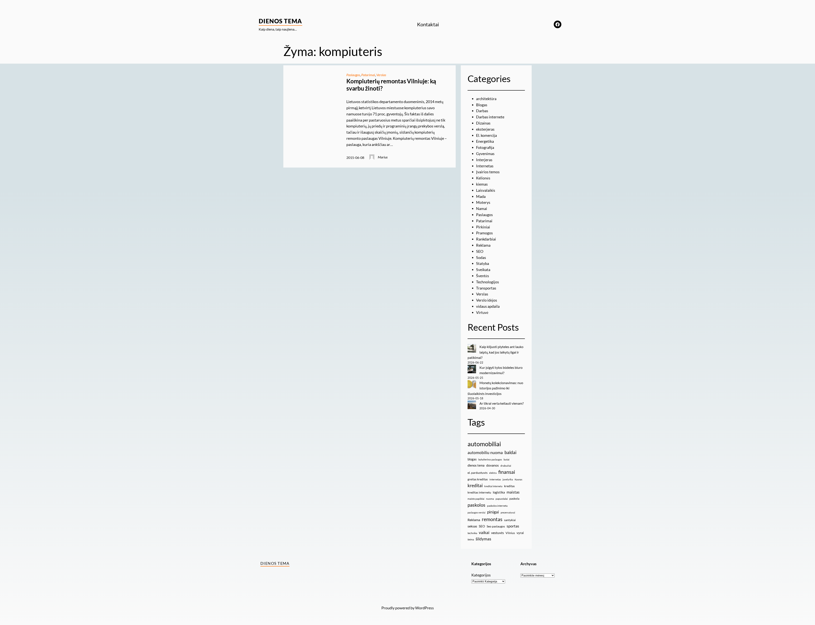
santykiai (510, 520)
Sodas (481, 257)
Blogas (481, 104)
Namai (481, 208)
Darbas (482, 110)
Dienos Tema (280, 21)
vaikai (484, 532)
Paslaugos (353, 75)
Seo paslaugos (496, 526)
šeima (471, 539)
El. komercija (486, 135)
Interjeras (484, 159)
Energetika (485, 141)
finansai (506, 472)
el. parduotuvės (478, 472)
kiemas (482, 184)
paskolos (476, 505)
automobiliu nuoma (485, 452)
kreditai (475, 485)
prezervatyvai (508, 512)
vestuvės (497, 533)
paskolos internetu (497, 505)
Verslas (381, 75)
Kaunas (518, 479)
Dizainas (483, 123)
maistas (513, 492)
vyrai (520, 533)
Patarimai (368, 75)
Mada (481, 196)
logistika (499, 492)
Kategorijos (481, 575)
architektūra (486, 98)
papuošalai (502, 498)
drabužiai (505, 465)
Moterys (483, 202)
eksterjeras (485, 129)
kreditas (509, 486)
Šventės (482, 275)
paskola (514, 498)
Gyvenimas (485, 153)
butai (506, 459)
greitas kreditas (478, 479)
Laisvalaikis (485, 190)
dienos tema (476, 465)
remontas (492, 519)
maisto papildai (476, 498)
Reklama (483, 245)
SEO (479, 251)
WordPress (424, 607)
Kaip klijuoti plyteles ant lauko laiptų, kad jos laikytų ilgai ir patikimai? (495, 352)
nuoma (490, 498)
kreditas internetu (479, 492)
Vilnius (510, 533)
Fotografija (485, 147)
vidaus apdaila (488, 306)
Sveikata (483, 269)
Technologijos (487, 282)
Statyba (482, 263)
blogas (472, 459)
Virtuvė (482, 312)
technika (472, 533)
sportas (513, 526)
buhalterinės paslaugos (490, 459)
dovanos (492, 465)
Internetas (484, 166)
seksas (472, 526)
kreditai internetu (493, 486)
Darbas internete (490, 117)
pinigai (493, 511)
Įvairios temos (488, 171)
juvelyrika (508, 479)
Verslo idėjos (486, 300)
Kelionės (483, 178)
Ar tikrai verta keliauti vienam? (501, 403)
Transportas (486, 288)
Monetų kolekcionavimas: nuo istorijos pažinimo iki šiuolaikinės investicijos (495, 388)
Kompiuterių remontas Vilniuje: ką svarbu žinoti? (391, 85)
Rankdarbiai (486, 239)
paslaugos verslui (476, 512)
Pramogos (484, 233)
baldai (510, 452)
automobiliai (484, 443)
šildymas (483, 538)
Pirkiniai (483, 227)
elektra (493, 472)
